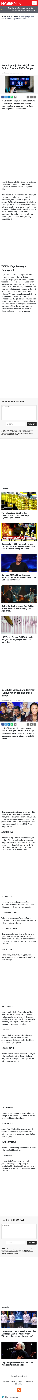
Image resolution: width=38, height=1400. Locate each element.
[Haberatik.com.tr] (11, 3)
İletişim (20, 1382)
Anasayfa (6, 1382)
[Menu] (34, 3)
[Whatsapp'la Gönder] (12, 97)
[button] (28, 97)
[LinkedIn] (9, 97)
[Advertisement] (19, 42)
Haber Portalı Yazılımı (11, 1397)
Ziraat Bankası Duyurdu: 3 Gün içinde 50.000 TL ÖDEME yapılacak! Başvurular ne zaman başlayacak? (22, 9)
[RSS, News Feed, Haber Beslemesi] (19, 1390)
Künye (13, 1382)
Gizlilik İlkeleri (29, 1382)
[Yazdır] (15, 97)
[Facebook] (2, 97)
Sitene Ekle (18, 1384)
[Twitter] (5, 97)
